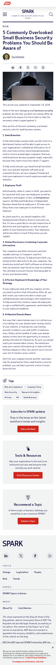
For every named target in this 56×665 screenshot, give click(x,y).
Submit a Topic (28, 521)
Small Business (30, 397)
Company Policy (34, 387)
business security (44, 110)
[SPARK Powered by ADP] (28, 11)
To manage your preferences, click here (28, 662)
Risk (6, 26)
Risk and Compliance (13, 387)
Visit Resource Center (28, 475)
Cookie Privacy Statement (36, 658)
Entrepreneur (42, 197)
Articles (8, 397)
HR (17, 397)
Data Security (10, 392)
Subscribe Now (28, 429)
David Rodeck (18, 56)
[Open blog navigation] (5, 14)
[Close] (53, 647)
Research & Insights (31, 392)
